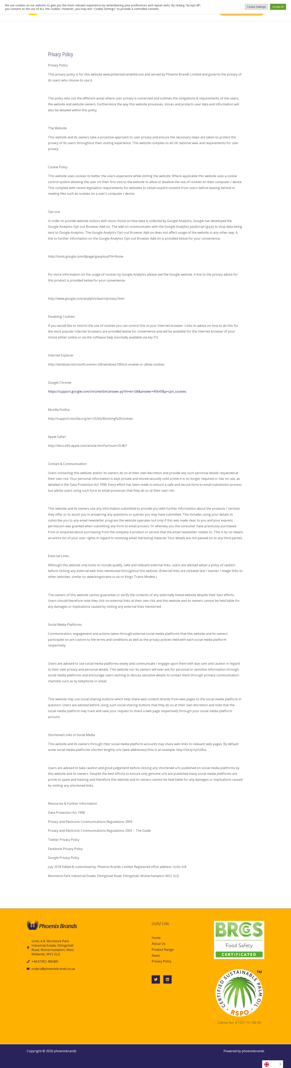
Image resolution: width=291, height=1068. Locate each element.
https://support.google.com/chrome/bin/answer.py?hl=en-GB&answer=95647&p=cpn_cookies (117, 391)
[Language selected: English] (272, 1064)
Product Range (163, 949)
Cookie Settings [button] (256, 7)
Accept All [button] (278, 7)
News (156, 955)
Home (156, 938)
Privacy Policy (161, 961)
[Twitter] (156, 979)
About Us (158, 943)
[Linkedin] (167, 979)
